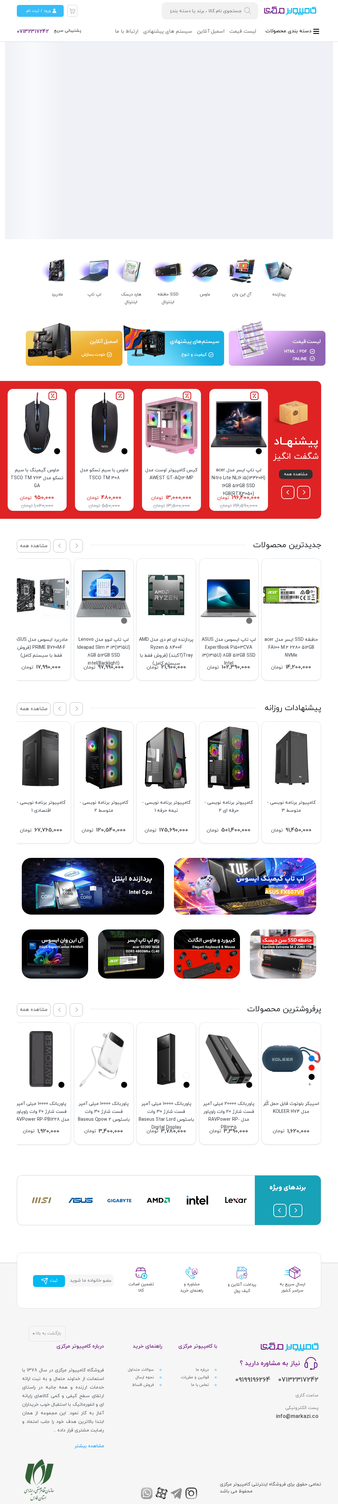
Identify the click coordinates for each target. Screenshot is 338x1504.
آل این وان (242, 295)
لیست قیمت (242, 31)
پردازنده (279, 295)
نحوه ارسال (145, 1377)
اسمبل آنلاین (210, 31)
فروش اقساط (143, 1385)
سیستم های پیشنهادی (167, 31)
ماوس (205, 295)
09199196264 (252, 1380)
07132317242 (33, 31)
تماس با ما (200, 1385)
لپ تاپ (94, 295)
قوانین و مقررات (195, 1377)
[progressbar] (169, 140)
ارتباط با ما (126, 31)
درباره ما (203, 1369)
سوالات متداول (141, 1369)
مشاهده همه (296, 474)
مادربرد (57, 295)
